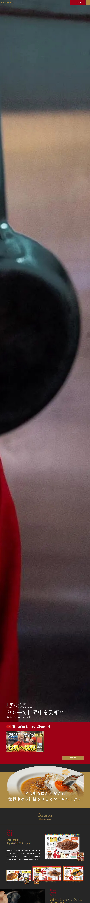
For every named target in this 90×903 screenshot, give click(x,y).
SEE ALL (73, 758)
